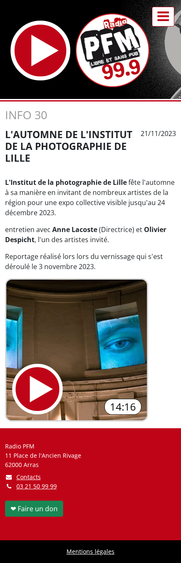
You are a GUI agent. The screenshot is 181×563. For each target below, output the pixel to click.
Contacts (28, 477)
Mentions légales (90, 551)
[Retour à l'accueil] (112, 50)
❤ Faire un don (34, 508)
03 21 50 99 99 (36, 486)
